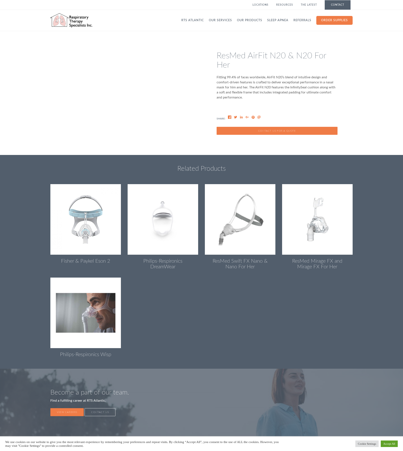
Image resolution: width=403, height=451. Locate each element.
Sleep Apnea (277, 20)
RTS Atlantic (192, 20)
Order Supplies (334, 20)
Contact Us (100, 412)
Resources (284, 5)
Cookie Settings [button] (367, 443)
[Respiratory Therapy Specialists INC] (71, 20)
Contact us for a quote (277, 131)
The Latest (309, 5)
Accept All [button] (389, 443)
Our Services (220, 20)
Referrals (302, 20)
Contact (337, 5)
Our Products (249, 20)
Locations (260, 5)
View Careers (67, 412)
